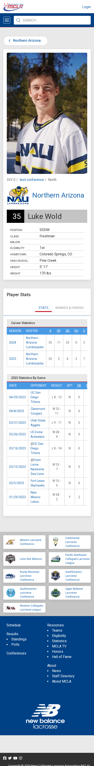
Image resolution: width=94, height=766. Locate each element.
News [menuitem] (56, 671)
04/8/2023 (16, 411)
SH (76, 331)
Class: (14, 236)
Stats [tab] (43, 308)
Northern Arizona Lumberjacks (35, 342)
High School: (19, 260)
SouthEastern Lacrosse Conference (73, 575)
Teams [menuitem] (57, 630)
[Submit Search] (18, 20)
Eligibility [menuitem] (59, 636)
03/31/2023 (17, 422)
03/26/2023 (17, 434)
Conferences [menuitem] (16, 653)
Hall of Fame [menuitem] (61, 657)
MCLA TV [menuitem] (59, 646)
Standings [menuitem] (19, 639)
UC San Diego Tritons (36, 397)
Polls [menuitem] (15, 644)
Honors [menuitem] (57, 651)
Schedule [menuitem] (14, 625)
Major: (15, 242)
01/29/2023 (17, 497)
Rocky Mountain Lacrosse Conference (29, 575)
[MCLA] (14, 7)
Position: (16, 230)
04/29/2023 (17, 397)
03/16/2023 (17, 448)
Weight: (15, 273)
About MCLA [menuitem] (61, 681)
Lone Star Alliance (31, 559)
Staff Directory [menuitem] (63, 676)
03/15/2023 (17, 467)
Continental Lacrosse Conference (72, 542)
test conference (32, 180)
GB (68, 331)
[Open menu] (6, 20)
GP (59, 331)
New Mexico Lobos (35, 497)
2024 (12, 342)
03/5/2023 (16, 483)
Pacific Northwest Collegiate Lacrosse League (77, 558)
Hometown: (18, 254)
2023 (12, 358)
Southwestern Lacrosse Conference (28, 592)
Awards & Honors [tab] (69, 308)
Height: (15, 267)
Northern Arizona (26, 40)
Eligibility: (17, 248)
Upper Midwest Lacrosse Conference (74, 592)
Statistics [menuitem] (59, 641)
